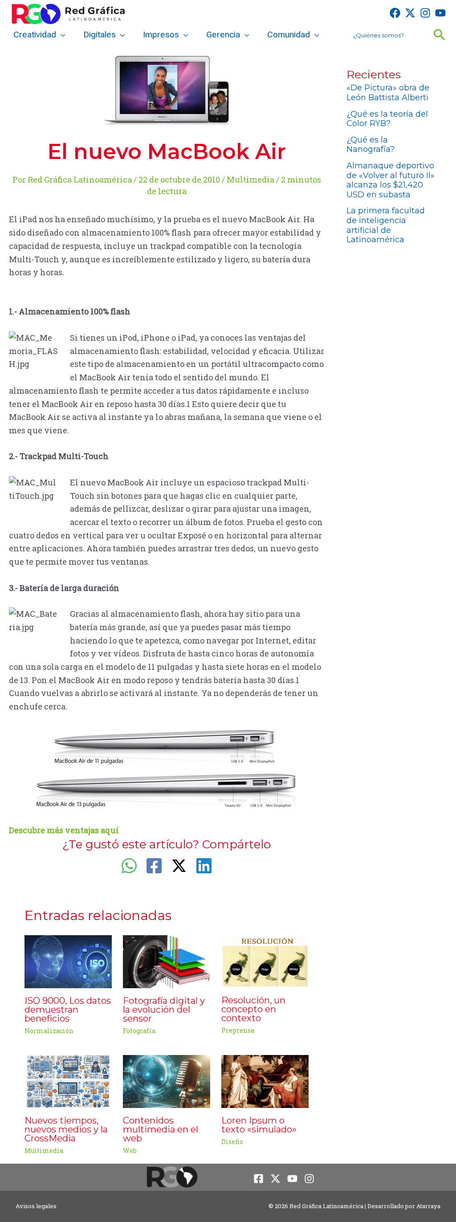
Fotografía (139, 1030)
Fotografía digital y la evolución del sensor (164, 1009)
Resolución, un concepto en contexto (253, 1009)
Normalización (48, 1030)
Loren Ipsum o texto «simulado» (259, 1125)
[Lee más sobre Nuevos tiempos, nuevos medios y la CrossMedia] (68, 1080)
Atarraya (428, 1206)
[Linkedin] (204, 865)
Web (130, 1150)
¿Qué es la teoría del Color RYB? (387, 119)
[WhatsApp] (129, 865)
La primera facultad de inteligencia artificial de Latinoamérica (385, 225)
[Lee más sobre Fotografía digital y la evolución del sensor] (166, 960)
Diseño (232, 1141)
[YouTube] (440, 13)
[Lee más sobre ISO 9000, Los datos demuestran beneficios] (68, 960)
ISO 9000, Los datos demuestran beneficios (67, 1009)
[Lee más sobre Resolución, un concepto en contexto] (265, 960)
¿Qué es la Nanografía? (370, 145)
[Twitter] (410, 13)
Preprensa (237, 1030)
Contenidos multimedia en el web (160, 1129)
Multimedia (250, 179)
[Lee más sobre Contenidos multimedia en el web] (166, 1080)
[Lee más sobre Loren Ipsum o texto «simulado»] (265, 1080)
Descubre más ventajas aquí (64, 830)
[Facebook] (395, 13)
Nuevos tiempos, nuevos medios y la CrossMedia (66, 1129)
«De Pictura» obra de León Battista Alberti (387, 92)
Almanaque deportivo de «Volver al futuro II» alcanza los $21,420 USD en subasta (390, 180)
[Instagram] (425, 13)
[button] (60, 34)
